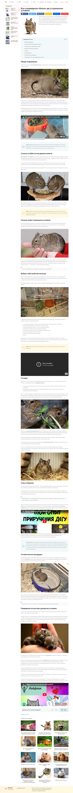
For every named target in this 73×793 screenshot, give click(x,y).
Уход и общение (27, 52)
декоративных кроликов (53, 603)
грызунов (26, 66)
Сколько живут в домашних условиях (32, 46)
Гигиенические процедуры (30, 55)
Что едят (26, 50)
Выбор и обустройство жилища (31, 48)
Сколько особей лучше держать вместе (32, 44)
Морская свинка (25, 498)
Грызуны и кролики (25, 714)
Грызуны (29, 6)
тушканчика (48, 19)
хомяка (41, 269)
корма (30, 261)
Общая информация (28, 42)
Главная (22, 6)
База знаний (26, 6)
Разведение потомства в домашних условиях (34, 57)
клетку (29, 269)
